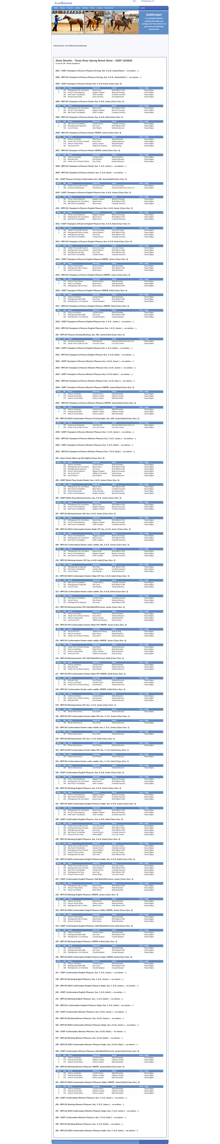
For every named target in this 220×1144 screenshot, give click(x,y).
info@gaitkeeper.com (147, 1)
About (93, 8)
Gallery (77, 8)
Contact (99, 8)
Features (70, 8)
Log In (143, 8)
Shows (62, 8)
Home (134, 1)
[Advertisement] (83, 40)
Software (85, 8)
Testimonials (109, 8)
